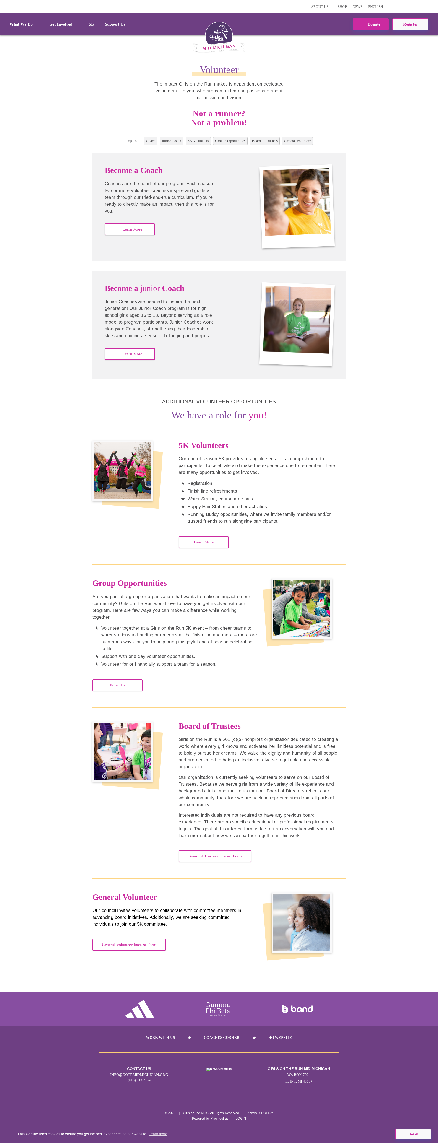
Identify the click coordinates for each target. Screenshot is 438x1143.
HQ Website (280, 1037)
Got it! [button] (413, 1134)
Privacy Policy (260, 1113)
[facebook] (420, 6)
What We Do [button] (21, 24)
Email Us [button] (117, 685)
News (357, 6)
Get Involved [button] (60, 24)
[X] (406, 6)
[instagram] (399, 6)
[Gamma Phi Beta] (217, 1009)
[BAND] (297, 1008)
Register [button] (410, 24)
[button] (432, 6)
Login (4, 6)
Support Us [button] (115, 24)
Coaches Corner (221, 1037)
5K (91, 24)
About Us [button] (320, 6)
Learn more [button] (158, 1134)
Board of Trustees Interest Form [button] (215, 856)
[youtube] (413, 6)
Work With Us (160, 1037)
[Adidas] (140, 1009)
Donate (373, 24)
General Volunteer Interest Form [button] (129, 944)
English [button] (376, 6)
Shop (342, 6)
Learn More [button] (132, 229)
